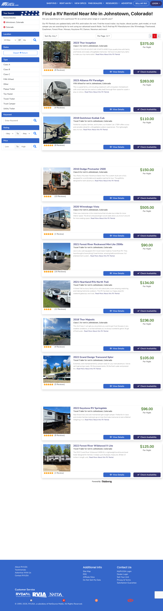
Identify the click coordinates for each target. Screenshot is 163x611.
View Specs (80, 3)
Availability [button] (148, 72)
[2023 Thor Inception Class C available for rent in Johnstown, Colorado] (56, 54)
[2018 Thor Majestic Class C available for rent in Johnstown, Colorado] (56, 331)
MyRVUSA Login (124, 571)
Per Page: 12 (102, 36)
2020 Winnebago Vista (86, 206)
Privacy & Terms (124, 580)
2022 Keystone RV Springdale (90, 408)
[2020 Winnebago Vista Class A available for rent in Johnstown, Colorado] (56, 218)
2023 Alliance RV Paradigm (88, 80)
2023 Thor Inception (84, 42)
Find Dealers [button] (95, 3)
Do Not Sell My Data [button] (92, 580)
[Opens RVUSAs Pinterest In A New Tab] (63, 600)
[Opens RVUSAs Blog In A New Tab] (130, 600)
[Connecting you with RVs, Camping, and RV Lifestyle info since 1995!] (10, 3)
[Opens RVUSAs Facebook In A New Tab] (31, 600)
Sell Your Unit (123, 577)
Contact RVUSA (22, 575)
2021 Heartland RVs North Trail (91, 282)
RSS (85, 574)
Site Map (87, 571)
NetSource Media (56, 604)
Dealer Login (122, 574)
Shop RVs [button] (51, 3)
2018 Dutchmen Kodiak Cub (89, 118)
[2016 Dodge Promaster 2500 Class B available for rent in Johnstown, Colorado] (56, 181)
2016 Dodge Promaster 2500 (89, 169)
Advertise (126, 3)
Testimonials (20, 569)
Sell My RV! (141, 3)
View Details (118, 72)
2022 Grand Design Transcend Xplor (93, 357)
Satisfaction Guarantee (127, 583)
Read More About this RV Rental (108, 54)
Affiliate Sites (89, 577)
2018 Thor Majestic (84, 319)
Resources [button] (112, 3)
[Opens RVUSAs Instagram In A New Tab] (96, 600)
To (18, 133)
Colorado (9, 27)
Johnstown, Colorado (14, 22)
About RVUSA (21, 567)
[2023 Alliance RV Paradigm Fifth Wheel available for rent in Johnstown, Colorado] (56, 92)
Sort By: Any (50, 36)
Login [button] (155, 3)
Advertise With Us (23, 572)
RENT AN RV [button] (65, 3)
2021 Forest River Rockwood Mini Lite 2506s (98, 244)
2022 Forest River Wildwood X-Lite (93, 445)
